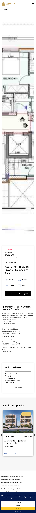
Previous (2, 435)
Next (34, 435)
